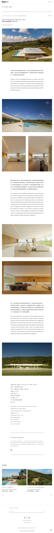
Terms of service (29, 527)
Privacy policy (24, 527)
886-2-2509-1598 (27, 522)
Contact (34, 527)
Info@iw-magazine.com (27, 520)
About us (19, 527)
